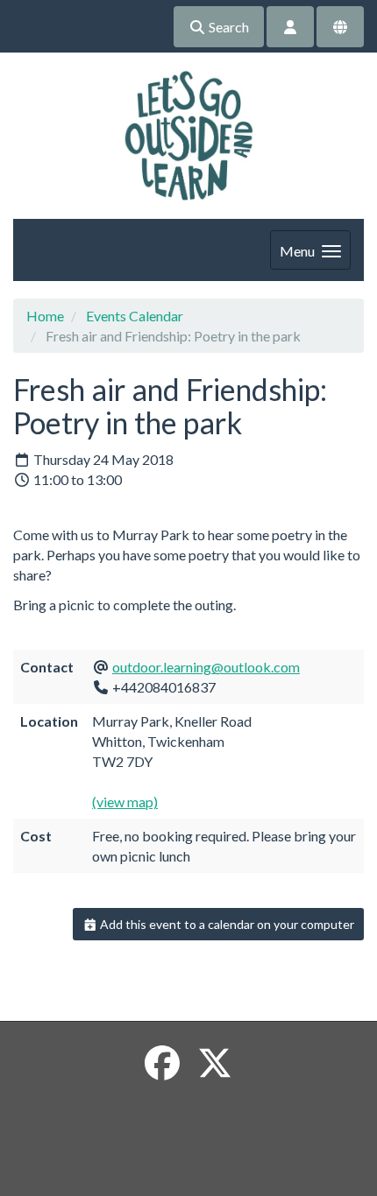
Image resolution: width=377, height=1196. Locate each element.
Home (45, 315)
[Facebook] (162, 1063)
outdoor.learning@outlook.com (206, 666)
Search (227, 26)
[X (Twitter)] (214, 1063)
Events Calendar (134, 315)
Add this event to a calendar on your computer (225, 924)
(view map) (125, 801)
